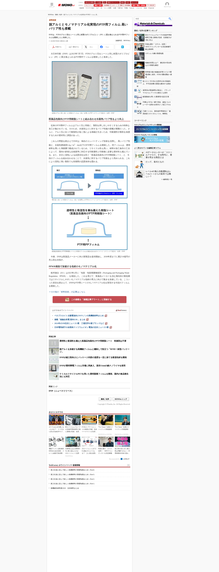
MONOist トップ (121, 399)
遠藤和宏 (119, 40)
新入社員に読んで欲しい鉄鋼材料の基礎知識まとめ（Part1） (73, 484)
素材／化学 (58, 14)
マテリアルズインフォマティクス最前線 (148, 125)
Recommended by (114, 459)
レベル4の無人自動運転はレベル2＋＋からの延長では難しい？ (158, 173)
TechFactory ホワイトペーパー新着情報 (64, 465)
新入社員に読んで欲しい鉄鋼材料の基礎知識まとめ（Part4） (73, 470)
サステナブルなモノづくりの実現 (145, 135)
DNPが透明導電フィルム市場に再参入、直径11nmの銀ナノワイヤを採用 (92, 366)
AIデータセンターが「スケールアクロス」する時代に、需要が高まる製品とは (159, 154)
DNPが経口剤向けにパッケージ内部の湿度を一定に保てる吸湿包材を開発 (93, 357)
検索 (170, 18)
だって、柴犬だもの (155, 162)
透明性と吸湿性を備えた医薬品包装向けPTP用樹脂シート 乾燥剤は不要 (93, 341)
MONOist (51, 14)
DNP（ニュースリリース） (61, 391)
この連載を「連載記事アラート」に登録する (91, 299)
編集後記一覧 (167, 179)
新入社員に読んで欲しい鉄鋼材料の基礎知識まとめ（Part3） (73, 474)
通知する (76, 47)
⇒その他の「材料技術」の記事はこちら (67, 292)
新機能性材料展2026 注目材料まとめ (65, 488)
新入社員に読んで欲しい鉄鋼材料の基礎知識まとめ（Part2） (73, 479)
